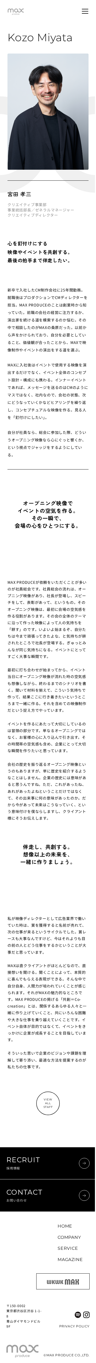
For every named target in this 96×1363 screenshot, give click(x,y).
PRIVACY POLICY (74, 1326)
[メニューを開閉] (85, 11)
